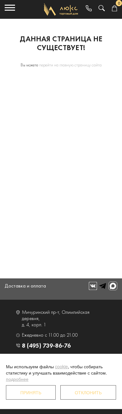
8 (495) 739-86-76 (46, 345)
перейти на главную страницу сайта (70, 65)
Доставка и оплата (25, 285)
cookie (61, 366)
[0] (114, 9)
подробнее (17, 379)
